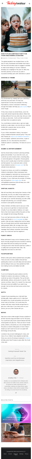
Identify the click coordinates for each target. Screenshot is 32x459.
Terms (16, 454)
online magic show (16, 180)
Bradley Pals (5, 58)
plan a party (23, 106)
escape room (20, 165)
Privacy (26, 453)
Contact (10, 453)
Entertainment (13, 58)
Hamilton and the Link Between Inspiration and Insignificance (15, 358)
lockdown (27, 338)
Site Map (21, 453)
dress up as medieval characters (20, 136)
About (5, 453)
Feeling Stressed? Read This (17, 350)
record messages (18, 219)
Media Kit (16, 453)
